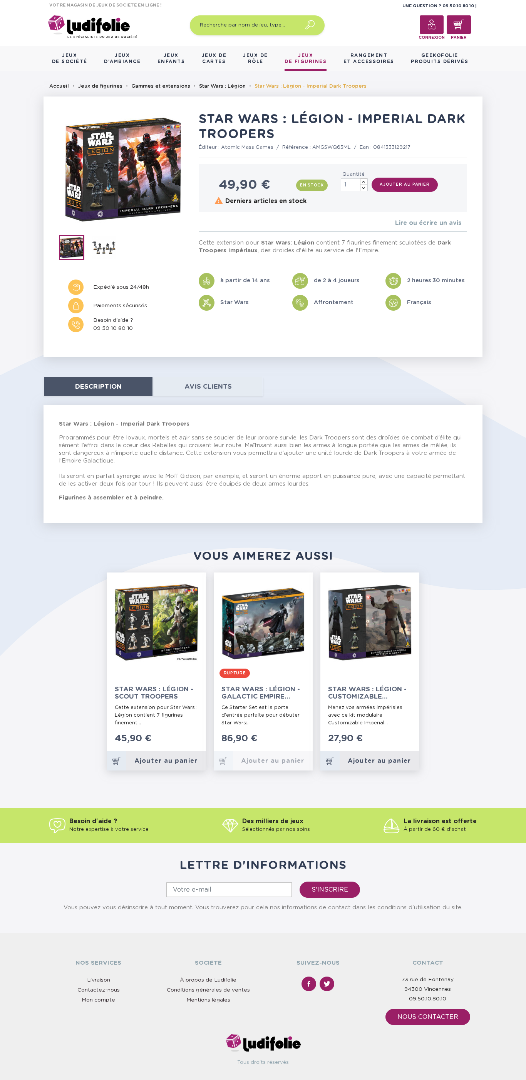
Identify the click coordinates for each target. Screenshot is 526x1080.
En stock (312, 185)
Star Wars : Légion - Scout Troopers (154, 693)
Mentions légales (208, 1000)
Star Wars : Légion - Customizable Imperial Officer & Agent (367, 693)
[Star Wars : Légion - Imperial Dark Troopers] (75, 249)
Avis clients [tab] (208, 386)
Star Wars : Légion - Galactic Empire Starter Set (260, 693)
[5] (225, 223)
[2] (207, 223)
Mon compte (98, 1000)
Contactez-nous (98, 990)
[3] (213, 223)
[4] (219, 223)
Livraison (98, 980)
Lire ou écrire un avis (428, 223)
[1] (201, 223)
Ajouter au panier (405, 184)
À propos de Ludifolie (208, 980)
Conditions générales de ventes (208, 990)
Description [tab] (98, 386)
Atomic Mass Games (247, 147)
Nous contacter (427, 1017)
